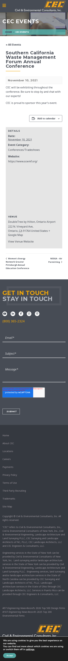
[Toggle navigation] (4, 6)
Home (5, 435)
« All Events (13, 44)
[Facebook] (21, 313)
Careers (6, 459)
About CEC (8, 443)
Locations (7, 451)
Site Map (7, 506)
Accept (9, 655)
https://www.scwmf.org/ (22, 161)
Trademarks (8, 498)
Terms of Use (9, 482)
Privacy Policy (9, 474)
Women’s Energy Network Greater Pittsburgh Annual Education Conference (17, 263)
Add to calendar (46, 118)
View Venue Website (21, 241)
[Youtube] (4, 313)
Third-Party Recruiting (14, 490)
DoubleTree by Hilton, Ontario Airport (31, 222)
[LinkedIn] (13, 313)
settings (30, 649)
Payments (7, 467)
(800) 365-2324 (13, 321)
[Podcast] (37, 313)
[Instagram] (29, 313)
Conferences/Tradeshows (24, 150)
